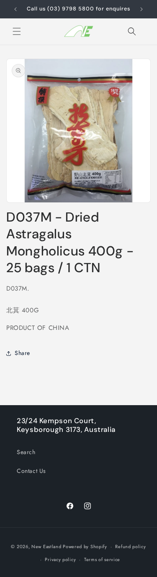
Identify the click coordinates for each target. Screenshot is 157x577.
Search (26, 452)
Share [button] (22, 353)
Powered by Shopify (85, 546)
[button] (17, 31)
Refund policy (130, 546)
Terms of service (102, 559)
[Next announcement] (141, 9)
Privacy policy (60, 559)
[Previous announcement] (15, 9)
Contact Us (31, 471)
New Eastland (46, 546)
